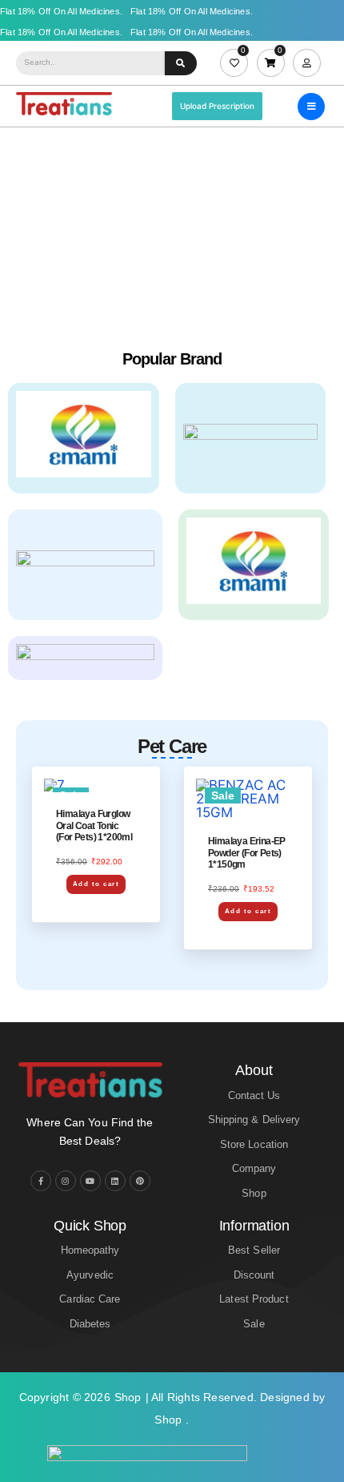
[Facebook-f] (40, 1180)
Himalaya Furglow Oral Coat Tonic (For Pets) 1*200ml (94, 825)
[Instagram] (65, 1180)
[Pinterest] (140, 1180)
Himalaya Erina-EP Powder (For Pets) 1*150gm (247, 853)
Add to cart (96, 884)
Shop (128, 1397)
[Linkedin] (115, 1180)
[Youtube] (90, 1180)
